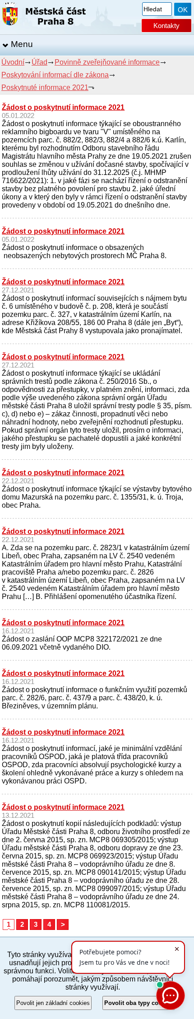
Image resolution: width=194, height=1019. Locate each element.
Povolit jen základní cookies (53, 1003)
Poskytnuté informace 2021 (44, 87)
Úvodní (12, 62)
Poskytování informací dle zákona (55, 75)
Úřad (39, 62)
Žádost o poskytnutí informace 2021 (63, 107)
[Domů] (44, 15)
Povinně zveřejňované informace (107, 62)
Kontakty (166, 25)
